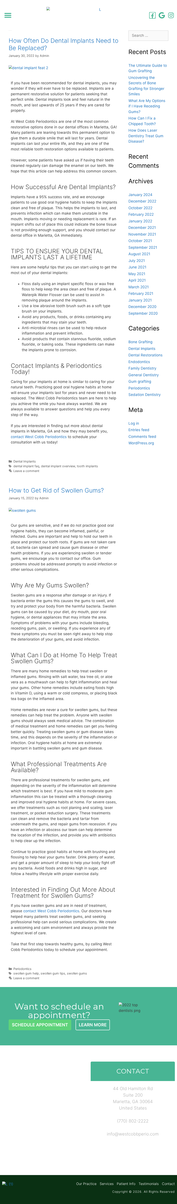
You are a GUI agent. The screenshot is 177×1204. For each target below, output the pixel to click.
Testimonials (149, 1184)
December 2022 (142, 201)
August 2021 (139, 254)
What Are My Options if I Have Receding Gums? (146, 106)
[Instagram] (171, 15)
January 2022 (140, 221)
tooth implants (87, 466)
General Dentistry (143, 375)
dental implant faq (26, 466)
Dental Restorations (145, 355)
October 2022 (140, 208)
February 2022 (141, 214)
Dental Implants (24, 461)
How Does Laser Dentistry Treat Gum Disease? (145, 136)
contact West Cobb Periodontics (39, 437)
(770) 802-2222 (133, 1121)
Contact (168, 1184)
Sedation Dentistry (144, 394)
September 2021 (142, 247)
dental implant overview (58, 466)
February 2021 (140, 293)
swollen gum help (26, 973)
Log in (133, 423)
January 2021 (140, 300)
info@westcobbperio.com (133, 1134)
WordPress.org (141, 443)
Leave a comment (26, 471)
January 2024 (140, 195)
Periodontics (22, 969)
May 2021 (136, 274)
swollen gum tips (53, 973)
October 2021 (140, 241)
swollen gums (77, 973)
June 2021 (137, 267)
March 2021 (138, 287)
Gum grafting (139, 381)
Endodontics (139, 362)
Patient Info (126, 1184)
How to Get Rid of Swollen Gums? (56, 490)
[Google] (161, 15)
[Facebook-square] (152, 15)
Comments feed (142, 436)
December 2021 (142, 227)
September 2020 (143, 313)
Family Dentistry (142, 368)
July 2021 (136, 260)
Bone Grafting (140, 342)
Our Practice (86, 1184)
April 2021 (137, 280)
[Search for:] (148, 35)
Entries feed (138, 430)
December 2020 (142, 307)
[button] (8, 15)
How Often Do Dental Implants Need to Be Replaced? (64, 44)
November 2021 (142, 234)
